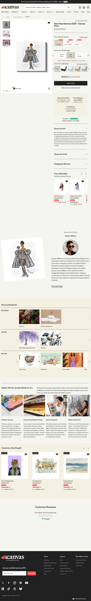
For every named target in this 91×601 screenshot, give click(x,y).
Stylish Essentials (75, 196)
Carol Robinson (36, 482)
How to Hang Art (64, 563)
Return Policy (63, 565)
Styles (24, 12)
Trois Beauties (37, 481)
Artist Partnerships (49, 568)
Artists (40, 12)
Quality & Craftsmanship (50, 563)
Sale (88, 12)
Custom (76, 12)
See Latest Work (57, 286)
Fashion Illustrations (17, 16)
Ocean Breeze (68, 481)
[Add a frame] (17, 88)
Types (32, 12)
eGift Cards (79, 565)
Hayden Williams (58, 198)
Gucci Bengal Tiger (7, 481)
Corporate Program (81, 560)
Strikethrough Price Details (67, 571)
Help (61, 560)
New (82, 12)
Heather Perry (5, 482)
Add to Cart (71, 83)
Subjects (14, 12)
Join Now (31, 573)
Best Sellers (5, 12)
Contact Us (63, 574)
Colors (69, 12)
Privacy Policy (47, 565)
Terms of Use (47, 571)
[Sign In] (83, 7)
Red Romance (58, 196)
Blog (45, 574)
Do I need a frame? (82, 64)
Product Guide (83, 37)
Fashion (8, 16)
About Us (46, 560)
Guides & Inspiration (65, 568)
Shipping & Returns (62, 164)
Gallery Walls (60, 12)
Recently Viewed (81, 599)
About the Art (59, 128)
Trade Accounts (80, 563)
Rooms (49, 12)
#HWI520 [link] (27, 16)
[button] (59, 43)
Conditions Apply (70, 110)
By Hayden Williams (60, 29)
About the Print (60, 154)
